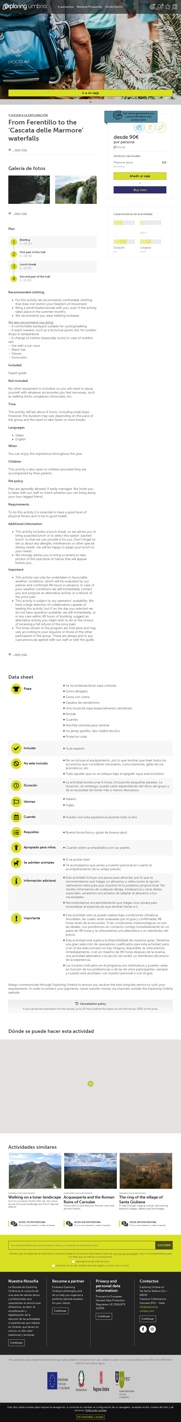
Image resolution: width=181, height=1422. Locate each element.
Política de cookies (96, 1410)
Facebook (143, 1329)
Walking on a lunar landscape (34, 1197)
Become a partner (68, 1281)
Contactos (149, 1281)
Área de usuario (160, 7)
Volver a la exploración (29, 115)
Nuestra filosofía (23, 1281)
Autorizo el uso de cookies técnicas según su (92, 1265)
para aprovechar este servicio (92, 1261)
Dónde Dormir (114, 6)
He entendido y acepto (90, 1416)
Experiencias (66, 6)
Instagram (152, 1329)
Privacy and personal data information (108, 1286)
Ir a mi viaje (90, 93)
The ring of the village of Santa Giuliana (141, 1199)
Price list (120, 147)
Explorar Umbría (89, 20)
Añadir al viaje (140, 176)
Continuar (16, 1342)
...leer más (20, 150)
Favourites (168, 7)
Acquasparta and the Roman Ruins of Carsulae (89, 1199)
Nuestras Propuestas (89, 6)
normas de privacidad (125, 1253)
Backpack (175, 7)
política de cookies (118, 1265)
